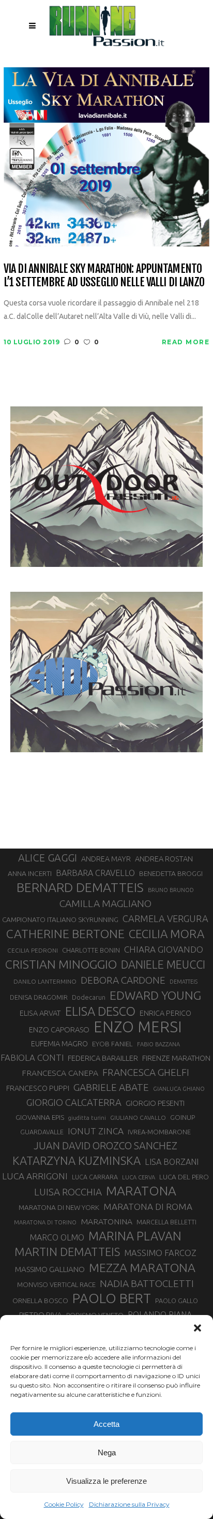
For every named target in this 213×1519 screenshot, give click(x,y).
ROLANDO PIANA (160, 1314)
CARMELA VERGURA (165, 918)
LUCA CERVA (138, 1177)
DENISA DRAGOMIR (39, 997)
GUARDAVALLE (42, 1131)
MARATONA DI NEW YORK (59, 1207)
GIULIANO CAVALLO (138, 1117)
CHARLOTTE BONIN (91, 950)
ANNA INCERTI (30, 873)
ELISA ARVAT (40, 1013)
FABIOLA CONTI (32, 1057)
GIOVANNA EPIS (40, 1117)
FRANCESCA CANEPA (60, 1072)
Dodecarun (88, 997)
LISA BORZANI (172, 1161)
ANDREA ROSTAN (164, 858)
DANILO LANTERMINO (45, 981)
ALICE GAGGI (47, 858)
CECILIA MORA (166, 933)
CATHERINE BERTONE (65, 933)
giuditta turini (87, 1118)
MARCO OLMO (56, 1237)
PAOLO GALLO (176, 1300)
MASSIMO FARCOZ (160, 1253)
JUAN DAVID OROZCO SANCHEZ (105, 1145)
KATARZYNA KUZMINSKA (76, 1160)
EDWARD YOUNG (155, 995)
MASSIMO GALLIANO (50, 1269)
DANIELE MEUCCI (163, 964)
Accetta (106, 1424)
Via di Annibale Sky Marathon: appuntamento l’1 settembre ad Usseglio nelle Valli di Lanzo (104, 275)
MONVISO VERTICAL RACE (56, 1284)
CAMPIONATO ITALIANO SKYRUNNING (60, 919)
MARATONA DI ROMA (147, 1206)
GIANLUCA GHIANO (179, 1089)
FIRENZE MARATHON (176, 1058)
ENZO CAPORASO (59, 1029)
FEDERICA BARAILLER (103, 1058)
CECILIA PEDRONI (32, 950)
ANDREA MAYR (106, 859)
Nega (107, 1452)
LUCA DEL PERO (184, 1177)
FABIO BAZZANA (158, 1044)
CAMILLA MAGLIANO (105, 903)
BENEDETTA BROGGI (171, 873)
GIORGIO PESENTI (155, 1103)
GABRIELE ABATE (111, 1087)
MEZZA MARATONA (142, 1267)
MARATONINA (106, 1221)
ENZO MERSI (138, 1027)
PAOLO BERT (111, 1298)
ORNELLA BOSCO (40, 1300)
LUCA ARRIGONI (35, 1176)
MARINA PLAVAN (134, 1236)
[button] (197, 1328)
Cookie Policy (64, 1504)
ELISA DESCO (100, 1011)
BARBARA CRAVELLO (95, 873)
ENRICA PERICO (165, 1013)
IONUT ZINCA (96, 1131)
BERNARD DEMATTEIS (80, 887)
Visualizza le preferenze (106, 1481)
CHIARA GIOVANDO (163, 949)
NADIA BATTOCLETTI (147, 1283)
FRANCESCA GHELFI (145, 1072)
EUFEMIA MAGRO (59, 1043)
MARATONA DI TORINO (45, 1222)
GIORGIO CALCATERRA (73, 1102)
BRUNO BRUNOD (171, 890)
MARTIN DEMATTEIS (67, 1251)
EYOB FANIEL (112, 1044)
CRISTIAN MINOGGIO (61, 964)
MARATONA (141, 1190)
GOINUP (182, 1117)
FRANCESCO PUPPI (37, 1088)
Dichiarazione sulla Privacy (129, 1504)
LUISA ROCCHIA (68, 1191)
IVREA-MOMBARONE (159, 1131)
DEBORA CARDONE (123, 980)
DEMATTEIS (183, 981)
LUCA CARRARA (95, 1176)
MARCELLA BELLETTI (166, 1221)
